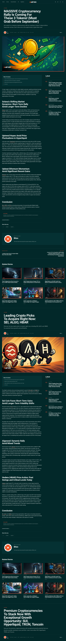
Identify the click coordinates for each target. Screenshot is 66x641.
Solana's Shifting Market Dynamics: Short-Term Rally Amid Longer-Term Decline (16, 78)
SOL (3, 205)
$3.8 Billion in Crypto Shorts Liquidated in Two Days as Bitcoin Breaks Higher (55, 113)
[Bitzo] (33, 2)
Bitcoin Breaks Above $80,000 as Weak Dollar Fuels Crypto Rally (56, 106)
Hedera (3, 483)
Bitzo (16, 238)
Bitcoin (4, 1)
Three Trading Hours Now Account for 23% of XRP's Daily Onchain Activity (55, 84)
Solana (3, 110)
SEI (29, 390)
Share (61, 32)
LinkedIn (7, 226)
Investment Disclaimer (6, 528)
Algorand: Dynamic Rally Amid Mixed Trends (10, 381)
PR (18, 1)
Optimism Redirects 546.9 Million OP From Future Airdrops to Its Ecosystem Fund (54, 301)
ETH (10, 205)
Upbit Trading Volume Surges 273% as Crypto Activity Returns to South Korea (55, 92)
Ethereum (4, 174)
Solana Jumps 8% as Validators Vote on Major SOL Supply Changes (31, 301)
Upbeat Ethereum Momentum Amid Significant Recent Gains (13, 82)
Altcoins (7, 1)
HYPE (5, 205)
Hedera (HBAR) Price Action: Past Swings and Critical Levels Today (14, 383)
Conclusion (6, 84)
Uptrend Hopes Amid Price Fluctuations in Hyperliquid (12, 80)
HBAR (36, 390)
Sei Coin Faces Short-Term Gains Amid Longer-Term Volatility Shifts (14, 379)
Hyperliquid (12, 141)
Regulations (22, 1)
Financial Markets (13, 1)
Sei (12, 406)
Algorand (13, 446)
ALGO (31, 390)
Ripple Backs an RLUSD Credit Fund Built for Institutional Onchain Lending (55, 100)
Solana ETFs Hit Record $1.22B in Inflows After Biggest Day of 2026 (9, 301)
